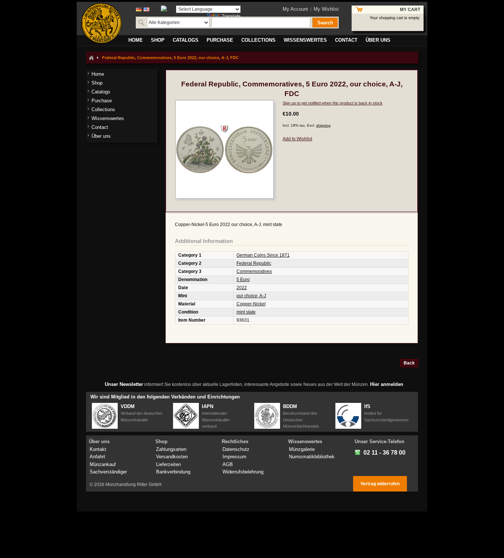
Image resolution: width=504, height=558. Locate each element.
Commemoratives (254, 271)
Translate (231, 16)
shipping (323, 125)
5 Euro (243, 279)
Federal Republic (254, 263)
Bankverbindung (173, 472)
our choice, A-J (251, 295)
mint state (246, 312)
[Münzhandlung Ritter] (101, 23)
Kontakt (98, 449)
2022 (242, 287)
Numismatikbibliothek (312, 456)
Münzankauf (103, 464)
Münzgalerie (302, 449)
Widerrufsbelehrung (242, 472)
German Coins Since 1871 (263, 255)
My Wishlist (326, 9)
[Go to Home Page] (91, 57)
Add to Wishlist (297, 138)
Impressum (234, 456)
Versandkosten (172, 456)
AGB (227, 464)
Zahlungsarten (171, 449)
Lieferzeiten (168, 464)
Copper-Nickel (251, 304)
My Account (295, 9)
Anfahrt (97, 456)
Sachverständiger (108, 472)
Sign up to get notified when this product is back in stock (333, 103)
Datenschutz (235, 449)
